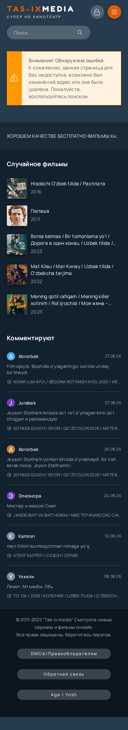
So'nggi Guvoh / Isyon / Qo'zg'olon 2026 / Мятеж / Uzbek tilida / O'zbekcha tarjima (67, 428)
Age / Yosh (64, 695)
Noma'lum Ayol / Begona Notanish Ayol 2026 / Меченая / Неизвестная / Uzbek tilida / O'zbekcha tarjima (67, 382)
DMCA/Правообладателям (64, 653)
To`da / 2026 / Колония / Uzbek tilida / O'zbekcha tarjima (67, 596)
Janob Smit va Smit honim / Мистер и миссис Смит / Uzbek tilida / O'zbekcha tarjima (67, 515)
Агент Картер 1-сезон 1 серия (45, 555)
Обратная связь (64, 674)
